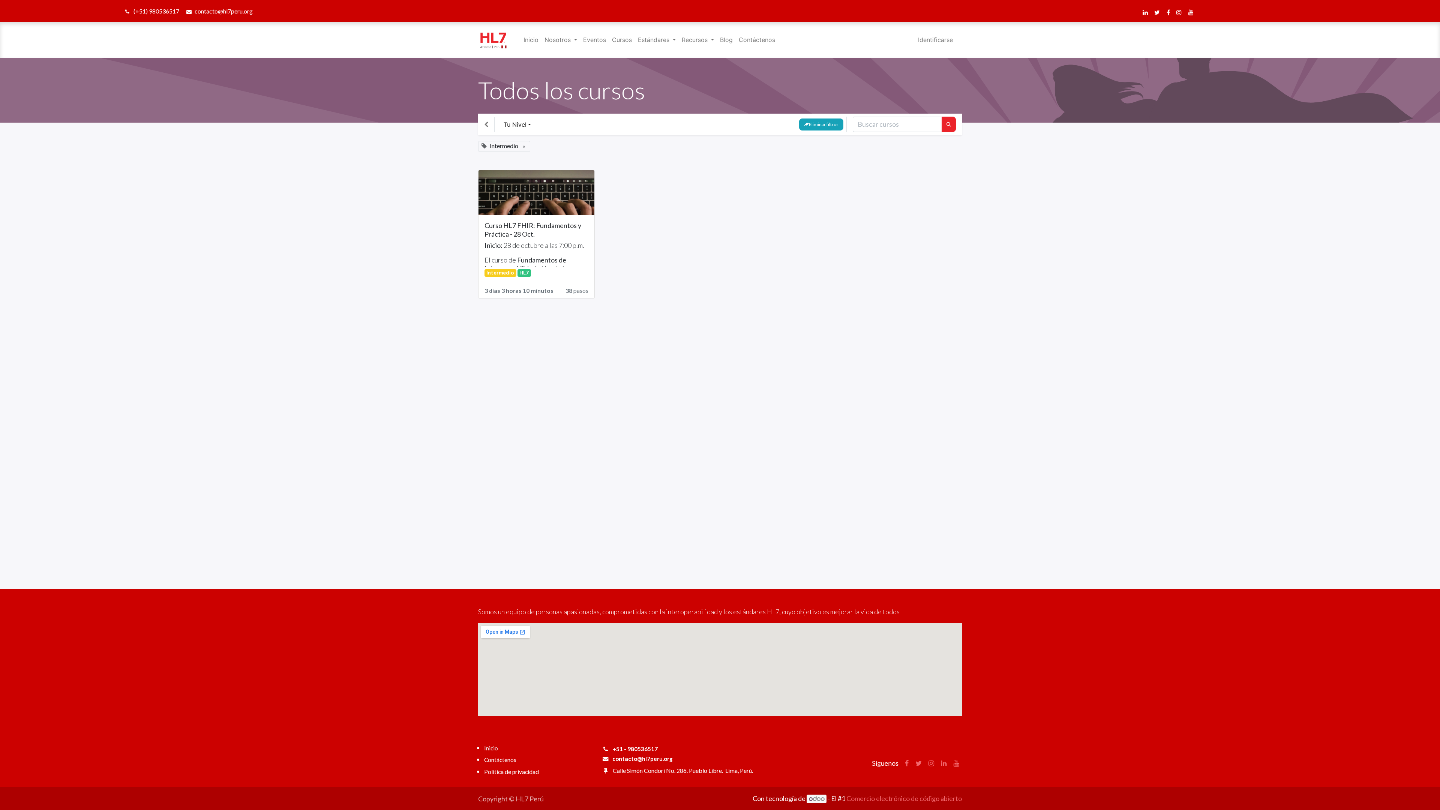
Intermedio (500, 273)
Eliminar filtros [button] (823, 124)
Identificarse (935, 40)
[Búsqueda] (949, 124)
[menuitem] (531, 39)
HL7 (524, 273)
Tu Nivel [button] (515, 124)
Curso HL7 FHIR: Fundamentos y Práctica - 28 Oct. (532, 229)
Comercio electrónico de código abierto (904, 798)
